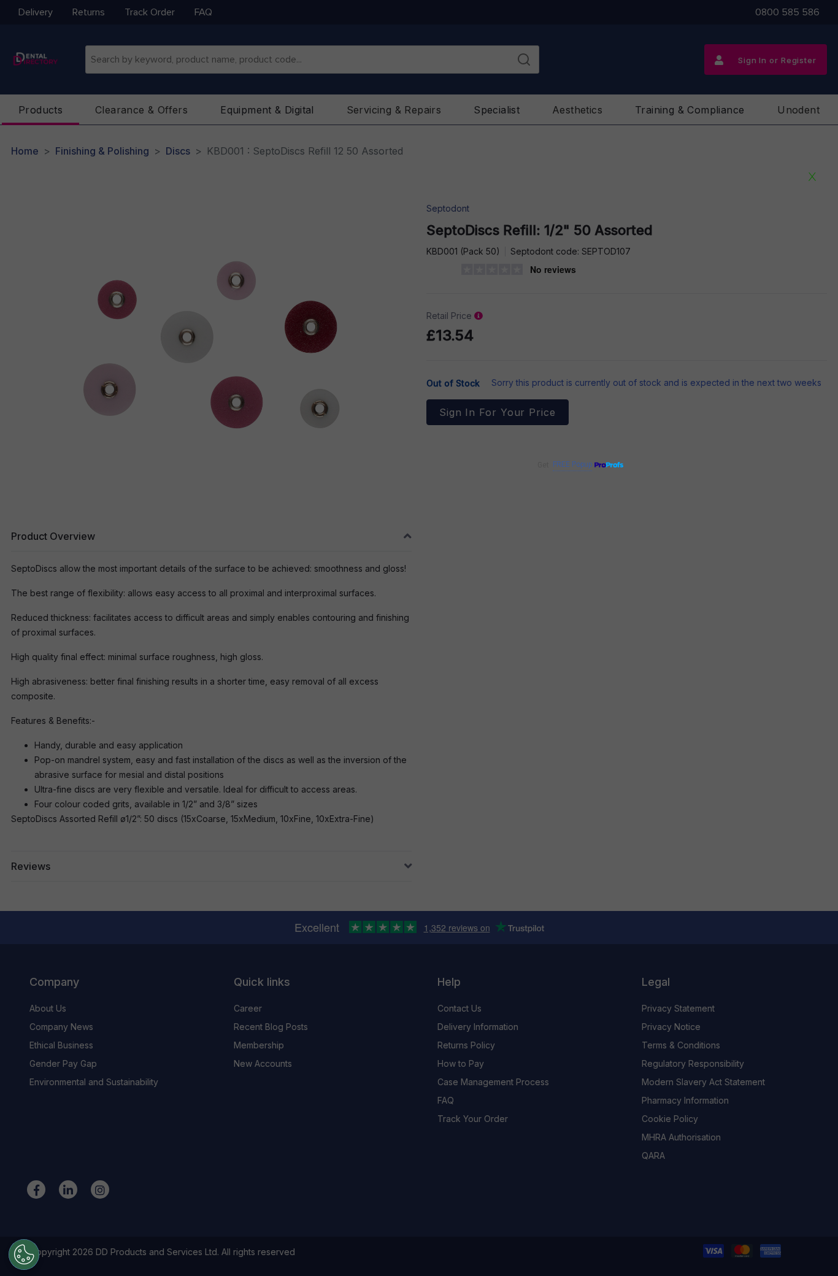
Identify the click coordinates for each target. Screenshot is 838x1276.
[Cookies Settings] (24, 1254)
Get (564, 464)
